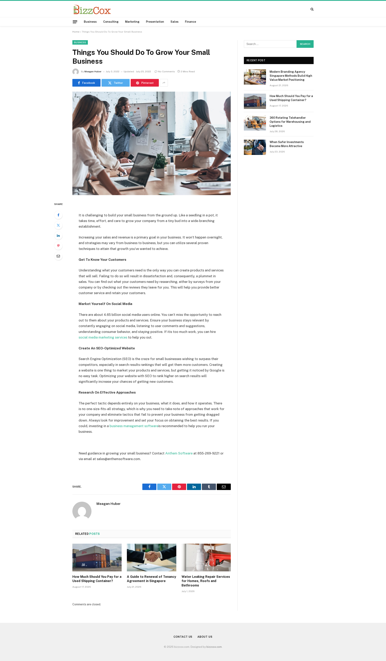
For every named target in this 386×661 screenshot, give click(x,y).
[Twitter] (58, 225)
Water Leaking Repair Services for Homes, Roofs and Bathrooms (206, 581)
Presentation (155, 21)
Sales (174, 21)
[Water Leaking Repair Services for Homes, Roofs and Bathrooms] (206, 557)
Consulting (111, 21)
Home (75, 31)
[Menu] (75, 21)
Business (90, 21)
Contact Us (182, 636)
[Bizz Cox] (92, 8)
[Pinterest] (58, 246)
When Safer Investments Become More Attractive (287, 144)
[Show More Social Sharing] (164, 83)
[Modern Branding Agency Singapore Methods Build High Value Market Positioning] (255, 77)
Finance (190, 21)
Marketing (132, 21)
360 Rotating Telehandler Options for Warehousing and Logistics (290, 121)
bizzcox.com (214, 646)
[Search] (312, 8)
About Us (204, 636)
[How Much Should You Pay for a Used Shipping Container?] (97, 557)
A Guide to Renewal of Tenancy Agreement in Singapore (151, 579)
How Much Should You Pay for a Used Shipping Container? (96, 579)
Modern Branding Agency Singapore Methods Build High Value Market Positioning (291, 75)
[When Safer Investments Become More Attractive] (255, 147)
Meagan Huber (93, 71)
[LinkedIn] (58, 235)
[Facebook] (58, 215)
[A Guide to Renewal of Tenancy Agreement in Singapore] (151, 557)
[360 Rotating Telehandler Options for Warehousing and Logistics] (255, 123)
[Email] (58, 256)
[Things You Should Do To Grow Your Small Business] (151, 143)
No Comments (166, 71)
